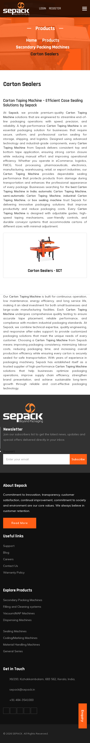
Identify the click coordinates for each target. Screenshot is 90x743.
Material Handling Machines (21, 644)
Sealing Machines (15, 631)
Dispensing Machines (17, 620)
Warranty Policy (13, 572)
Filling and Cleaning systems (22, 607)
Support (9, 451)
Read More (20, 523)
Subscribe (78, 459)
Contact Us (10, 566)
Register (55, 8)
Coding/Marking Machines (20, 638)
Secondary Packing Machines (42, 47)
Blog (6, 552)
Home (31, 40)
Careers (8, 559)
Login (42, 8)
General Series (13, 651)
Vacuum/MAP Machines (19, 613)
